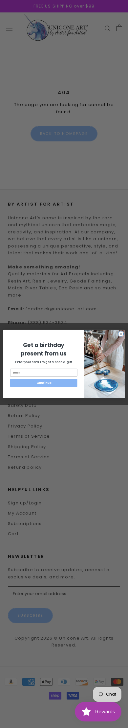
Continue (43, 383)
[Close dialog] (121, 334)
